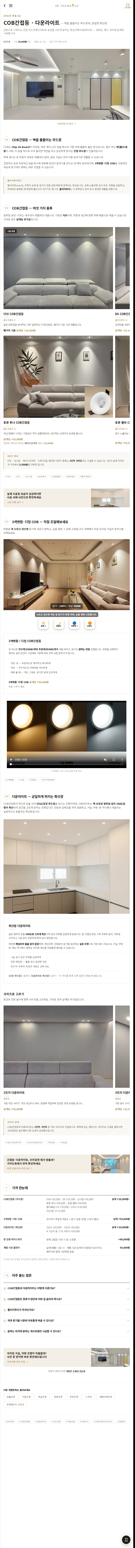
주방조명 (74, 1396)
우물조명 (11, 1396)
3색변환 (9, 779)
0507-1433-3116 (75, 1371)
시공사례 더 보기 (65, 123)
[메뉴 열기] (11, 6)
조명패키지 (15, 1404)
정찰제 (121, 1421)
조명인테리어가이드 (103, 1421)
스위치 (89, 1396)
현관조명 (58, 1396)
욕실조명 (42, 1396)
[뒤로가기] (4, 5)
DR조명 (9, 1421)
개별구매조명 (105, 1396)
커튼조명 (26, 1396)
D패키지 (84, 1421)
